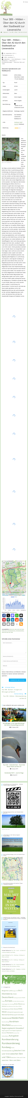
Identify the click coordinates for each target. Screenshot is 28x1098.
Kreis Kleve (18, 1004)
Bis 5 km (13, 994)
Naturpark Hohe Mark (17, 1015)
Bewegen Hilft (15, 990)
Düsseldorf (20, 997)
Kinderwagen (5, 1004)
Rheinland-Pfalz (16, 1032)
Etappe (3, 1001)
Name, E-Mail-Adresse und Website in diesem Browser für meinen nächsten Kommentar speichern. (14, 673)
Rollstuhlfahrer (5, 1036)
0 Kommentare (8, 55)
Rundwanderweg (20, 630)
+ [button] (4, 563)
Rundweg (6, 1047)
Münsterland (6, 1015)
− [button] (4, 565)
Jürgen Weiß (4, 955)
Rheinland (12, 60)
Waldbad (16, 122)
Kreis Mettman (20, 629)
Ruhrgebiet (14, 1035)
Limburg (9, 1012)
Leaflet (3, 593)
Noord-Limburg (5, 1022)
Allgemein (7, 59)
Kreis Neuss (16, 1006)
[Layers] (23, 563)
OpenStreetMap (11, 593)
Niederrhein (18, 1017)
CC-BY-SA (15, 595)
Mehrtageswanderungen (17, 1012)
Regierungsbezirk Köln (7, 1030)
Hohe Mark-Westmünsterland (18, 1001)
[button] (4, 615)
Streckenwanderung (8, 1051)
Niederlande (6, 1018)
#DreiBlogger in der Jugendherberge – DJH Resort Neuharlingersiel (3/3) (14, 724)
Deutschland (7, 997)
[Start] (1, 32)
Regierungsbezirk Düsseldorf (13, 1028)
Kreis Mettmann (16, 59)
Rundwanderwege (7, 62)
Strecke (12, 1047)
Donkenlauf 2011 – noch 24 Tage (14, 773)
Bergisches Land (13, 629)
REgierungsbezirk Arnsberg (16, 1025)
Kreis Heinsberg (11, 1004)
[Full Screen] (4, 567)
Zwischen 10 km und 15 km (18, 1057)
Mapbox (23, 595)
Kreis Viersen (14, 1009)
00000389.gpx (13, 612)
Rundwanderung (11, 630)
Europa (8, 1000)
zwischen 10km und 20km (11, 1060)
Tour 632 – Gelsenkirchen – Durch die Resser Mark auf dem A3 (14, 765)
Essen (23, 997)
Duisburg (15, 997)
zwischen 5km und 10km (7, 632)
